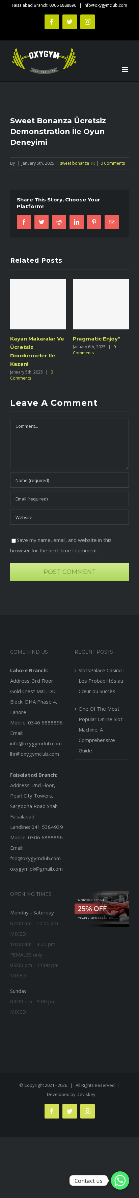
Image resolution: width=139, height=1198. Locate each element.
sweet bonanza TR (77, 163)
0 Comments (113, 163)
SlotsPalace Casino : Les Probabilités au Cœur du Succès (101, 680)
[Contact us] (120, 1180)
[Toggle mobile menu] (125, 69)
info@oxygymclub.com (105, 5)
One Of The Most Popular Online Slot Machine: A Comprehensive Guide (100, 729)
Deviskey (86, 1094)
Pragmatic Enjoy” (92, 338)
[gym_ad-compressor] (102, 893)
